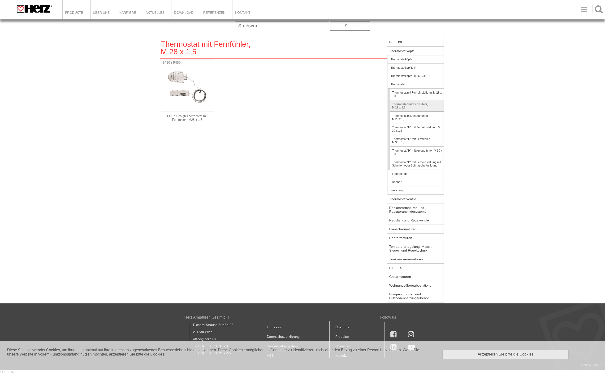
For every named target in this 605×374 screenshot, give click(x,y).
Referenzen (214, 12)
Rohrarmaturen (400, 238)
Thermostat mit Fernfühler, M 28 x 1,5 (410, 106)
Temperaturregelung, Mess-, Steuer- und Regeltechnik (410, 248)
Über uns (342, 327)
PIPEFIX (395, 268)
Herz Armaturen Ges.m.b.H (206, 317)
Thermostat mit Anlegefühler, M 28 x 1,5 (410, 117)
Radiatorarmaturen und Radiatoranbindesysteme (408, 209)
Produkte (74, 12)
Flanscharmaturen (403, 229)
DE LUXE (396, 42)
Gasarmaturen (400, 277)
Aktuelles (155, 12)
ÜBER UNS (101, 12)
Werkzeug (397, 190)
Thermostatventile (402, 199)
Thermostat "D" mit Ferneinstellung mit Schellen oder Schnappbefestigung (416, 164)
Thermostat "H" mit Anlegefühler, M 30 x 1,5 (417, 152)
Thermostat (398, 84)
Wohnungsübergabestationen (411, 285)
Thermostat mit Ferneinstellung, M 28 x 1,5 (417, 94)
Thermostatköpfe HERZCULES (410, 76)
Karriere (127, 12)
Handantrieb (399, 174)
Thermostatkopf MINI (404, 67)
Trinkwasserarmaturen (406, 259)
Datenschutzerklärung (283, 336)
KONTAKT (243, 12)
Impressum (275, 327)
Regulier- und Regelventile (409, 220)
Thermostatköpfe (402, 51)
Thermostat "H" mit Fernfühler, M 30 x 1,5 (411, 140)
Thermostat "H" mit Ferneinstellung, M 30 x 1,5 (416, 129)
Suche (350, 26)
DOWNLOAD (184, 12)
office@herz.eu (204, 339)
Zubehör (396, 182)
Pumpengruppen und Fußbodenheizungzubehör (409, 296)
